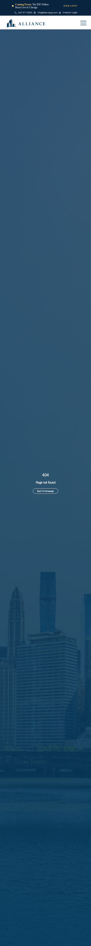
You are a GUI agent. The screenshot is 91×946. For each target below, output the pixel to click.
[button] (83, 23)
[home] (26, 23)
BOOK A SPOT (70, 6)
